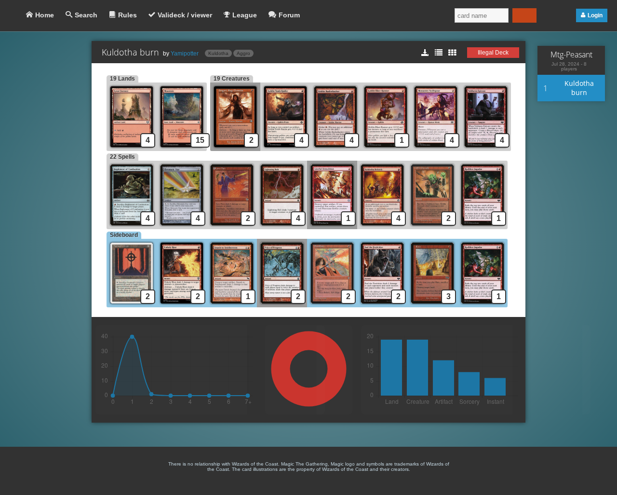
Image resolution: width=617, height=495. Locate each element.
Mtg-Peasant (571, 54)
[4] (285, 148)
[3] (432, 305)
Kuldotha (218, 53)
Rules (127, 15)
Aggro (243, 53)
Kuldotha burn (579, 88)
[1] (386, 148)
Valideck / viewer (185, 15)
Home (44, 15)
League (244, 15)
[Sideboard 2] (132, 305)
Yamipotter (185, 53)
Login (595, 15)
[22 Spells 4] (132, 226)
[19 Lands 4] (132, 148)
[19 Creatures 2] (235, 148)
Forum (289, 15)
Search (86, 15)
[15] (183, 148)
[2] (232, 226)
